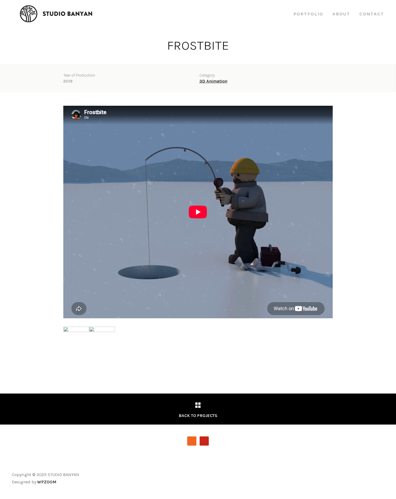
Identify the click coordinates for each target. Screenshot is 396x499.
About (341, 13)
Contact (371, 13)
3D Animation (213, 81)
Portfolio (308, 13)
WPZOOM (46, 481)
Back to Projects (198, 415)
